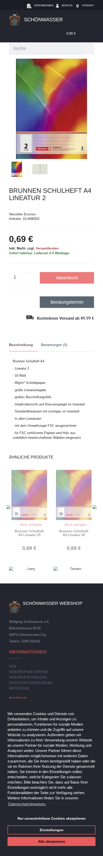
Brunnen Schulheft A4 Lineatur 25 (29, 533)
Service (67, 5)
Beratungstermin (67, 302)
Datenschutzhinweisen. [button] (27, 804)
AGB (12, 666)
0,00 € (71, 33)
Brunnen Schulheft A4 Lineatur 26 (73, 533)
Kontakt (88, 5)
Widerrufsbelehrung (28, 672)
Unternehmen (43, 5)
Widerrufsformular (27, 677)
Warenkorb (67, 277)
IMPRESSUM (19, 688)
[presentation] (8, 507)
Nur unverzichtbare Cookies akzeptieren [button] (52, 818)
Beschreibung (21, 345)
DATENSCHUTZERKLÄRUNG (31, 683)
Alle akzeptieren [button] (51, 841)
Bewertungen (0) (54, 345)
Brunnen (30, 214)
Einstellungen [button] (52, 830)
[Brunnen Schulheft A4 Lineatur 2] (51, 109)
